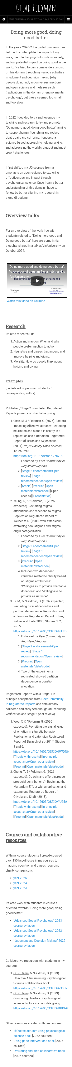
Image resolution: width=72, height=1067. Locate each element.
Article (26, 486)
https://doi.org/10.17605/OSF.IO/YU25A (40, 802)
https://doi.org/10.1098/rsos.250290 (38, 456)
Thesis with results (27, 756)
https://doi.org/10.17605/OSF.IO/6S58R (40, 988)
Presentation (41, 496)
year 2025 (20, 878)
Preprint (38, 486)
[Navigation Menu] (68, 19)
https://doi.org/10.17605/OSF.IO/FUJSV (40, 631)
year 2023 (20, 888)
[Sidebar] (4, 19)
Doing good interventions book (34, 1041)
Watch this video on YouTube (26, 301)
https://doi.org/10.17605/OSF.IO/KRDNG (40, 1008)
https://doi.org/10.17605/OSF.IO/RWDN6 (41, 751)
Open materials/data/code (45, 766)
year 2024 (20, 883)
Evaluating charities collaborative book (39, 1051)
